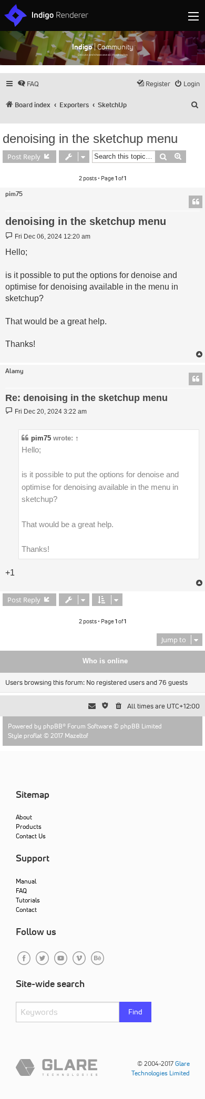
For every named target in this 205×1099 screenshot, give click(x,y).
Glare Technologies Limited (160, 1068)
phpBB (53, 726)
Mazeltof (76, 735)
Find (135, 1011)
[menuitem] (28, 83)
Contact (26, 909)
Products (29, 826)
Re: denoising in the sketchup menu (86, 398)
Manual (26, 881)
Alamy (14, 371)
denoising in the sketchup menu (90, 138)
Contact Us (31, 835)
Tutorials (28, 900)
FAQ (21, 890)
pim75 (14, 194)
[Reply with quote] (195, 202)
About (24, 817)
